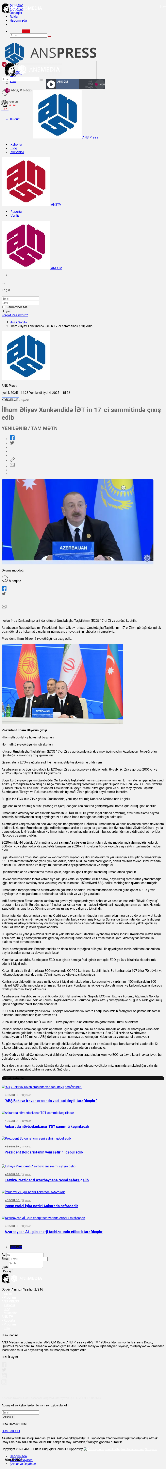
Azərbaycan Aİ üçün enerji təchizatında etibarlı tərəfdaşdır (54, 1232)
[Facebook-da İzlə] (4, 1366)
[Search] (26, 31)
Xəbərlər (16, 144)
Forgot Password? (15, 315)
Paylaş (7, 1271)
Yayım (8, 1294)
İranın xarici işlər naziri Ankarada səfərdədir (41, 1206)
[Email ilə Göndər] (12, 466)
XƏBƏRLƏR (10, 400)
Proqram (10, 1324)
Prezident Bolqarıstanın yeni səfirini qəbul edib (44, 1152)
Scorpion (151, 1449)
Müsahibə (17, 152)
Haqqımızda (18, 20)
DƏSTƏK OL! (11, 1431)
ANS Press (90, 137)
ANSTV (55, 205)
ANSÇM (56, 268)
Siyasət (25, 400)
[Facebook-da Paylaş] (12, 439)
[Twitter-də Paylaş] (12, 444)
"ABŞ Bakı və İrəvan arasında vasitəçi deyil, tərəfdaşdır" (51, 1101)
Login (6, 311)
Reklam (15, 17)
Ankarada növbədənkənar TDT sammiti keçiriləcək (47, 1126)
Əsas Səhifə (18, 322)
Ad (3, 1254)
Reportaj (16, 212)
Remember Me (17, 307)
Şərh (5, 1267)
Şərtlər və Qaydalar (23, 1464)
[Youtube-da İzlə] (4, 1377)
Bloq (13, 148)
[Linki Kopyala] (12, 460)
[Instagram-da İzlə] (4, 1384)
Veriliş (14, 215)
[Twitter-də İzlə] (4, 1371)
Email (5, 1259)
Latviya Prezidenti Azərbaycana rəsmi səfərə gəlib (47, 1180)
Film (7, 1328)
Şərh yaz (16, 1247)
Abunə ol (8, 1416)
